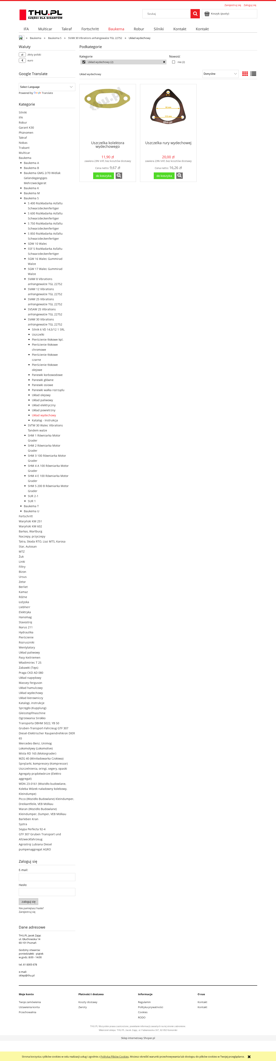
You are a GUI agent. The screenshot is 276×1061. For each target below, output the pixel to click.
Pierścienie (26, 637)
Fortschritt (26, 516)
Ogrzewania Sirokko (32, 718)
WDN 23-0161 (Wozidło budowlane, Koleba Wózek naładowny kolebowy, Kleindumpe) (43, 789)
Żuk (21, 556)
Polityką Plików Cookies (114, 1056)
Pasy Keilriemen (29, 657)
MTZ (22, 551)
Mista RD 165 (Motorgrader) (37, 753)
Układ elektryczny (44, 405)
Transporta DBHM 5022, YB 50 (39, 723)
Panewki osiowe (42, 385)
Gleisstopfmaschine (32, 713)
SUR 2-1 (33, 496)
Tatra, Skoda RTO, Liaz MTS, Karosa (42, 541)
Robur (23, 122)
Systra (23, 824)
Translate (47, 93)
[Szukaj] (195, 13)
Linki (22, 562)
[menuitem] (26, 29)
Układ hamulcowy (31, 688)
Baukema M (32, 193)
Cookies (142, 1012)
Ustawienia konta (29, 1007)
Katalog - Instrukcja (45, 420)
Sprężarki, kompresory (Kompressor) (43, 763)
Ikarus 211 (26, 627)
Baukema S (31, 198)
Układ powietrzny (43, 410)
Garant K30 (26, 127)
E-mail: (23, 870)
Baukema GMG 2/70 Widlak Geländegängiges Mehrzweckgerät (42, 178)
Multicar (24, 153)
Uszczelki (38, 334)
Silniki (23, 112)
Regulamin (144, 1002)
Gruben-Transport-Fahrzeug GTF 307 (43, 728)
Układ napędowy (30, 678)
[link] (123, 62)
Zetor (22, 582)
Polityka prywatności (150, 1007)
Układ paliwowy (42, 400)
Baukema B (31, 168)
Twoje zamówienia (30, 1002)
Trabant (24, 148)
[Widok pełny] (253, 74)
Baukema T (31, 506)
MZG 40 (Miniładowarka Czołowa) (41, 758)
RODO (141, 1017)
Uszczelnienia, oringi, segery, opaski (43, 768)
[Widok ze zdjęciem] (245, 74)
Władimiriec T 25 (30, 662)
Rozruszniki (26, 642)
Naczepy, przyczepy (32, 536)
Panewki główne (43, 380)
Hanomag (25, 617)
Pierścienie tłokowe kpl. (47, 339)
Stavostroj (25, 622)
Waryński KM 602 (30, 526)
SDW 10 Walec (37, 244)
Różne (23, 597)
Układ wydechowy (44, 415)
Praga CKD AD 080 (31, 673)
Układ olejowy (41, 395)
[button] (119, 175)
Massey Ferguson (30, 683)
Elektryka (25, 612)
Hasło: (23, 885)
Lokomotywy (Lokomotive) (36, 748)
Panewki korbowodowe (47, 375)
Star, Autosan (28, 546)
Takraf (23, 138)
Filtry (22, 567)
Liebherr (24, 607)
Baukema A (31, 163)
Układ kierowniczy (31, 698)
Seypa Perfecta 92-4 (32, 829)
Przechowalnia (27, 1012)
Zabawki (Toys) (28, 668)
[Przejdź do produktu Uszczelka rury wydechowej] (168, 112)
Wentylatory (27, 647)
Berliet (23, 587)
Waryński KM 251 (30, 521)
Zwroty (82, 1007)
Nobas (23, 143)
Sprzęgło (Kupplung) (32, 708)
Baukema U (31, 511)
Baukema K (31, 188)
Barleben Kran (28, 819)
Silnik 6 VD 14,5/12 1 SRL (48, 329)
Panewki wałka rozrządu (48, 390)
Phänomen (26, 132)
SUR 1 (32, 501)
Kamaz (23, 592)
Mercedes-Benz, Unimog (35, 743)
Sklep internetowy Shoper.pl (138, 1038)
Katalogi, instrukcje (31, 703)
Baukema (25, 158)
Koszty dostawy (87, 1002)
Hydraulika (26, 632)
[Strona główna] (41, 14)
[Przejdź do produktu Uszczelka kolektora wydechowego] (107, 112)
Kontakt (202, 1002)
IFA (21, 117)
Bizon (22, 572)
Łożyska (24, 602)
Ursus (23, 577)
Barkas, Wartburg (30, 531)
